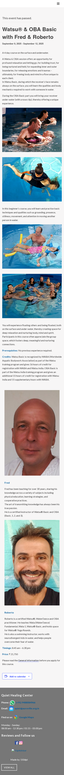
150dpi (24, 759)
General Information (28, 660)
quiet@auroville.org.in (27, 708)
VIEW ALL (9, 767)
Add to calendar (18, 676)
